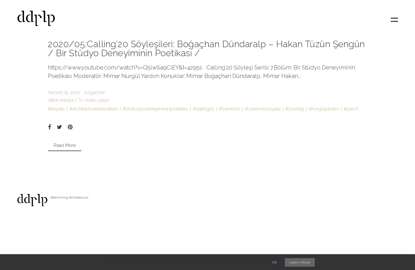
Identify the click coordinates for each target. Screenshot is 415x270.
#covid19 (294, 109)
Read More (65, 145)
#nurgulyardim (324, 109)
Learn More (299, 262)
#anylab (56, 109)
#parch (351, 109)
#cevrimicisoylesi (263, 109)
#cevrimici (229, 109)
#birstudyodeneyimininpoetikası (155, 109)
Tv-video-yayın (93, 100)
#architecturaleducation (93, 109)
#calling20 (203, 109)
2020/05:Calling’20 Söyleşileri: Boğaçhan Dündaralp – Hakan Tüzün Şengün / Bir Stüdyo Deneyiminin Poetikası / (206, 48)
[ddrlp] (36, 20)
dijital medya (61, 100)
